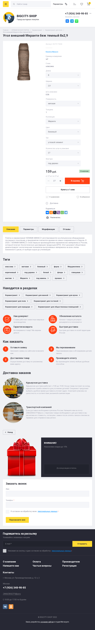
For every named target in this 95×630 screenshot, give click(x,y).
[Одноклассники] (51, 212)
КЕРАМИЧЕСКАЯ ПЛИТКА (20, 30)
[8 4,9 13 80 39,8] (63, 75)
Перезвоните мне (17, 520)
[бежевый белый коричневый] (63, 132)
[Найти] (14, 4)
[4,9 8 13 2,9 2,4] (63, 86)
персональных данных (47, 511)
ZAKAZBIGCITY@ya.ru (12, 594)
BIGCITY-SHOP (27, 16)
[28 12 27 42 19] (63, 153)
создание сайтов (46, 622)
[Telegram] (66, 212)
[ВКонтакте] (47, 212)
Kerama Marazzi (52, 52)
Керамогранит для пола (53, 30)
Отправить (82, 544)
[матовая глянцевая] (63, 103)
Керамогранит (37, 30)
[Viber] (58, 212)
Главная (6, 30)
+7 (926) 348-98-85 (76, 13)
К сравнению (54, 197)
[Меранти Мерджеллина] (63, 121)
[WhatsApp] (62, 212)
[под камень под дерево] (63, 163)
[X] (54, 212)
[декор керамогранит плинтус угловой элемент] (63, 142)
